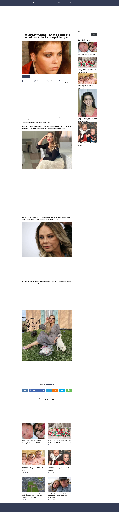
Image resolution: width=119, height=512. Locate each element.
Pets (67, 3)
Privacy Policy (79, 3)
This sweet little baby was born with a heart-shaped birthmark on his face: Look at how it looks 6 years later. (33, 442)
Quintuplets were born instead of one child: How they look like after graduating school (59, 441)
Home (23, 31)
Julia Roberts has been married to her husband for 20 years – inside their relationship (58, 495)
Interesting (61, 3)
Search (78, 31)
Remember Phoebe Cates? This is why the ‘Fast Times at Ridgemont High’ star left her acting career (87, 120)
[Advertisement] (59, 19)
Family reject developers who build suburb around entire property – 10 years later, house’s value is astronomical (33, 495)
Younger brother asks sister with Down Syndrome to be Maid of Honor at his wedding (58, 469)
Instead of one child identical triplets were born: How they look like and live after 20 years (33, 469)
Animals (51, 3)
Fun (55, 3)
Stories (72, 3)
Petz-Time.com (29, 2)
